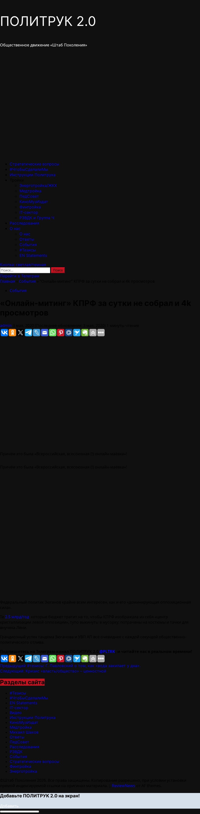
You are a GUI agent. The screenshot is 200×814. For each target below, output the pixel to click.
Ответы (27, 239)
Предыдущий (70, 665)
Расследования (24, 223)
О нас (15, 228)
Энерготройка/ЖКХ (38, 185)
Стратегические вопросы (34, 164)
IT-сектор (29, 212)
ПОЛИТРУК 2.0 (48, 21)
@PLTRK (107, 651)
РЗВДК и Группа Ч (37, 217)
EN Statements (33, 255)
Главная (7, 281)
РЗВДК (16, 751)
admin (6, 325)
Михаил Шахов (24, 732)
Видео (16, 712)
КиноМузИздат (34, 201)
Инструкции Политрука (33, 174)
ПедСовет (29, 196)
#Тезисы (28, 250)
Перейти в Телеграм (19, 275)
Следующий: (53, 671)
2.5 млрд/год (17, 616)
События (28, 244)
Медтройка (30, 190)
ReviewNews (123, 785)
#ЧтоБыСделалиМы (29, 169)
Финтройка (30, 207)
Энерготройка (23, 771)
